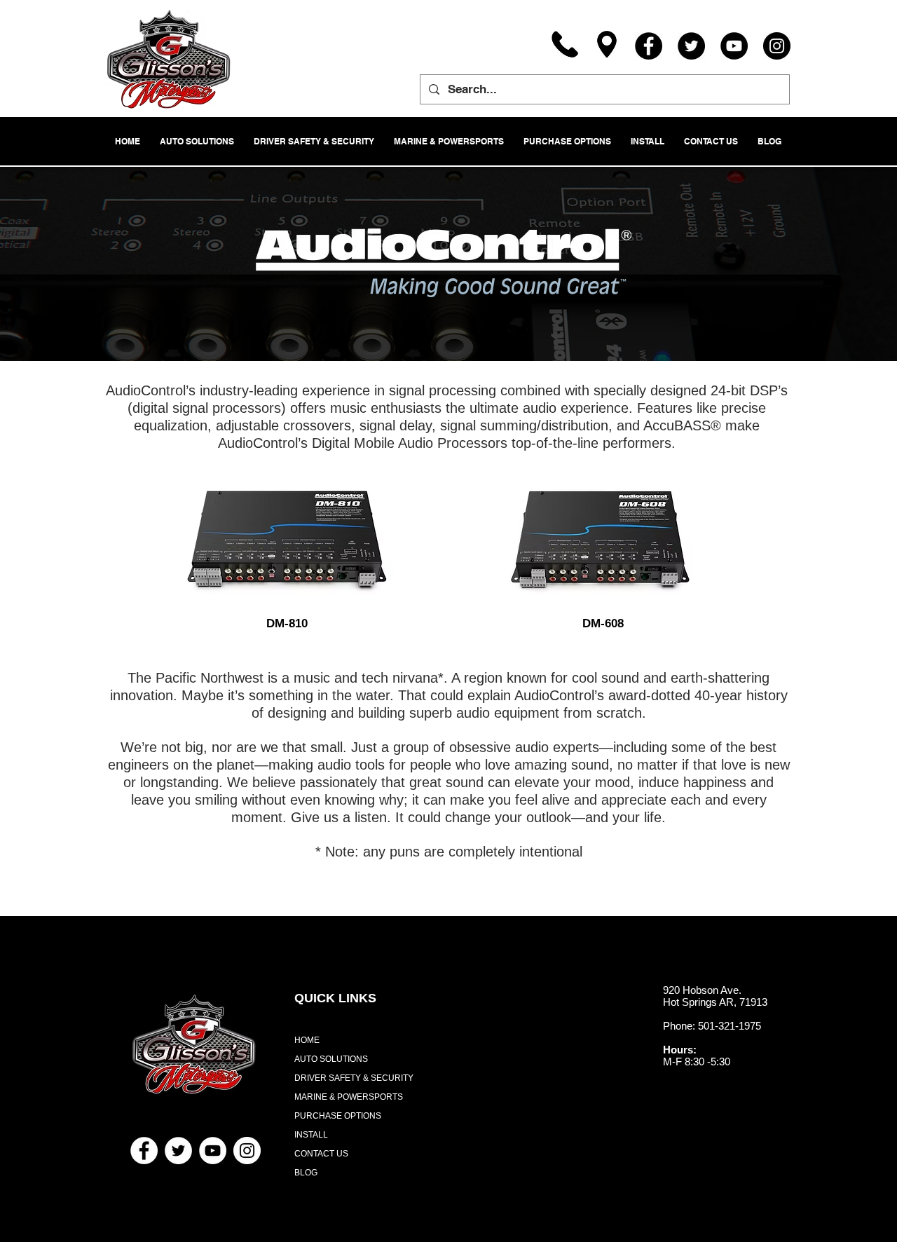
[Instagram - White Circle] (247, 1150)
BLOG (305, 1173)
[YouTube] (734, 46)
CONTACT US (321, 1154)
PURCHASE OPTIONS (337, 1116)
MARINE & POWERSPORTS (348, 1097)
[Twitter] (691, 46)
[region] (287, 544)
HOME (307, 1040)
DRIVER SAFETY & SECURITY (353, 1078)
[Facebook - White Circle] (144, 1150)
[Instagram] (776, 46)
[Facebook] (648, 46)
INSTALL (311, 1135)
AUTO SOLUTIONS (331, 1059)
